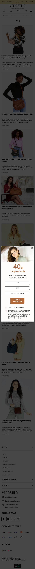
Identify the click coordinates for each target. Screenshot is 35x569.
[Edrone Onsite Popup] (17, 284)
